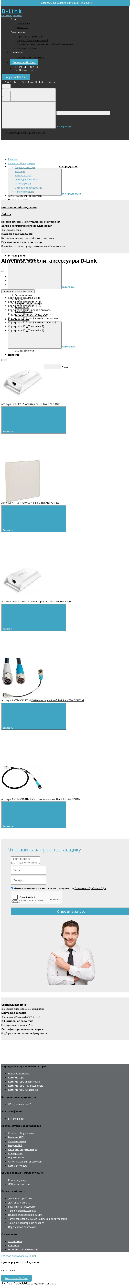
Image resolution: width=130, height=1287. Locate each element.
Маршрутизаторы (25, 167)
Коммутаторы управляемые (24, 1081)
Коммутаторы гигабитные (23, 1089)
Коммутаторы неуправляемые (25, 1085)
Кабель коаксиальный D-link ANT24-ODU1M (55, 799)
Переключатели (17, 1157)
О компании (23, 23)
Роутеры (20, 171)
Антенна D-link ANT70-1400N (44, 502)
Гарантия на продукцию (30, 36)
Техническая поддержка (22, 1210)
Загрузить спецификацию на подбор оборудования (45, 44)
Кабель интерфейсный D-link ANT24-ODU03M (57, 700)
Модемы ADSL (16, 1137)
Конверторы (15, 1153)
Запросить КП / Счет (16, 1278)
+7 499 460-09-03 (26, 67)
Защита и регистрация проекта (26, 1222)
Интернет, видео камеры (22, 1149)
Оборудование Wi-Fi (26, 179)
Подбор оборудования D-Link (32, 40)
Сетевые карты (17, 1141)
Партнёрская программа (30, 57)
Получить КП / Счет (24, 62)
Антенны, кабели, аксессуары (25, 1161)
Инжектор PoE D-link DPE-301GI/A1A (51, 601)
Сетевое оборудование (28, 187)
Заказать (8, 431)
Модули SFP (15, 1145)
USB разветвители (19, 1184)
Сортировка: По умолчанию (18, 291)
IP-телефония (23, 183)
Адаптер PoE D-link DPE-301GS (42, 404)
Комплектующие (24, 191)
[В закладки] (78, 359)
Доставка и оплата (27, 47)
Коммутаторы (23, 175)
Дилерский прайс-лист (21, 1198)
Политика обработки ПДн (90, 888)
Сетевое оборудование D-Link (18, 1256)
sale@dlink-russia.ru (25, 70)
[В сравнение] (26, 359)
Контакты (22, 27)
